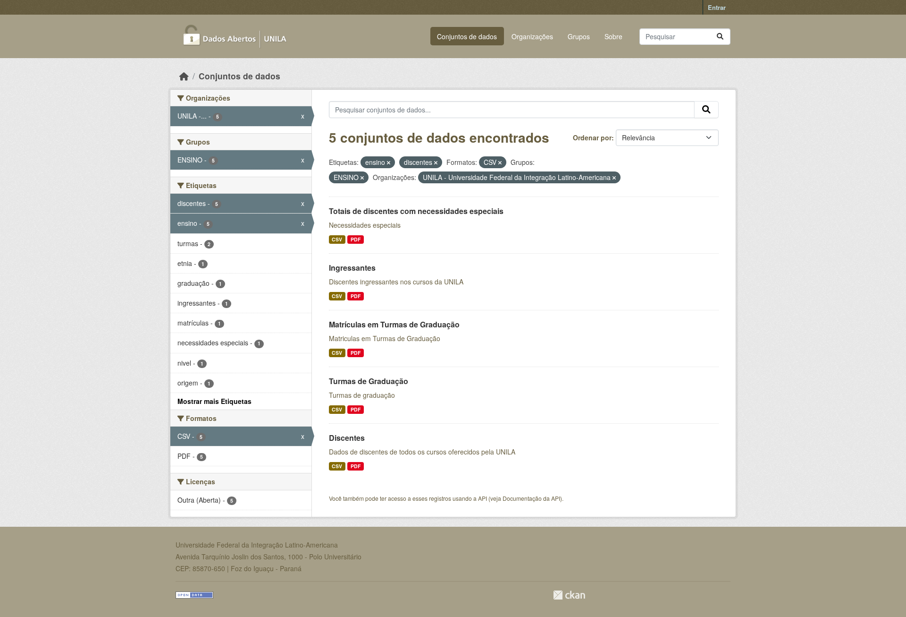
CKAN (569, 595)
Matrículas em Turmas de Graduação (394, 324)
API (482, 498)
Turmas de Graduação (368, 381)
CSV (337, 239)
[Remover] (388, 162)
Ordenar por (592, 137)
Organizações (532, 36)
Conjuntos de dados (467, 36)
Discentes (347, 437)
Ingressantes (352, 267)
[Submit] (720, 36)
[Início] (184, 76)
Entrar (717, 7)
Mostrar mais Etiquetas (214, 401)
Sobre (613, 36)
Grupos (579, 36)
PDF (356, 239)
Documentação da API (531, 498)
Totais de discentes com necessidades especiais (416, 211)
